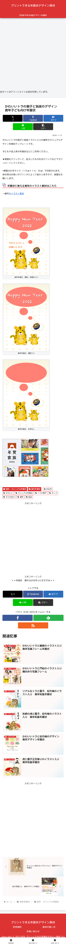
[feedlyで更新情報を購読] (48, 618)
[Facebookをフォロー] (17, 618)
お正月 (49, 489)
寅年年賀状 (35, 489)
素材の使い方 (49, 927)
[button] (43, 126)
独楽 (30, 497)
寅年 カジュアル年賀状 (16, 489)
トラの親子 (42, 493)
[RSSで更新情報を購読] (33, 625)
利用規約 (17, 927)
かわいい (9, 493)
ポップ (54, 493)
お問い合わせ (33, 931)
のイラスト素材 (16, 194)
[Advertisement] (33, 53)
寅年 (21, 497)
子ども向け (10, 497)
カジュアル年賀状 (25, 493)
